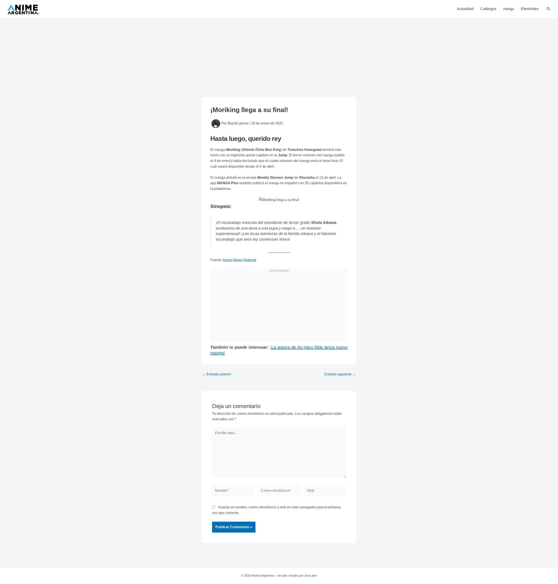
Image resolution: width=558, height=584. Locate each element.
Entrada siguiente (340, 374)
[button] (548, 9)
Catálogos (488, 9)
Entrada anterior (216, 374)
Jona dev (310, 575)
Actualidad (465, 9)
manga (508, 9)
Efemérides (530, 9)
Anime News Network (239, 260)
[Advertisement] (279, 50)
